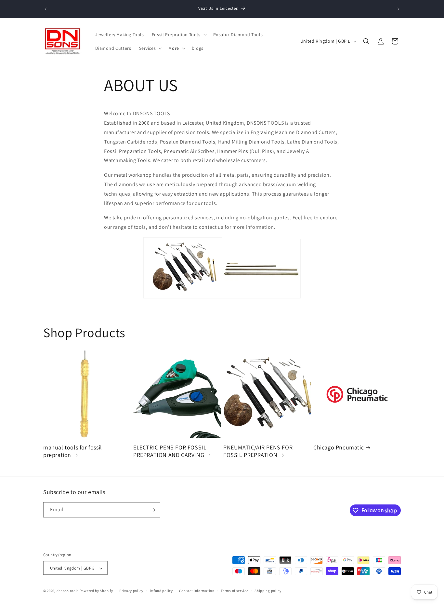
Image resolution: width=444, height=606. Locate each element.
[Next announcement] (398, 9)
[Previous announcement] (45, 9)
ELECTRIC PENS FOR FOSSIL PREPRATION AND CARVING (169, 451)
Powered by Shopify (96, 591)
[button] (178, 34)
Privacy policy (131, 590)
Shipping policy (268, 590)
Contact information (196, 590)
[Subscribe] (153, 509)
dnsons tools (68, 591)
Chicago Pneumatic (338, 447)
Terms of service (234, 590)
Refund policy (161, 590)
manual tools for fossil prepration (72, 451)
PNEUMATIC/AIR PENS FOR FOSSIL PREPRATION (258, 451)
